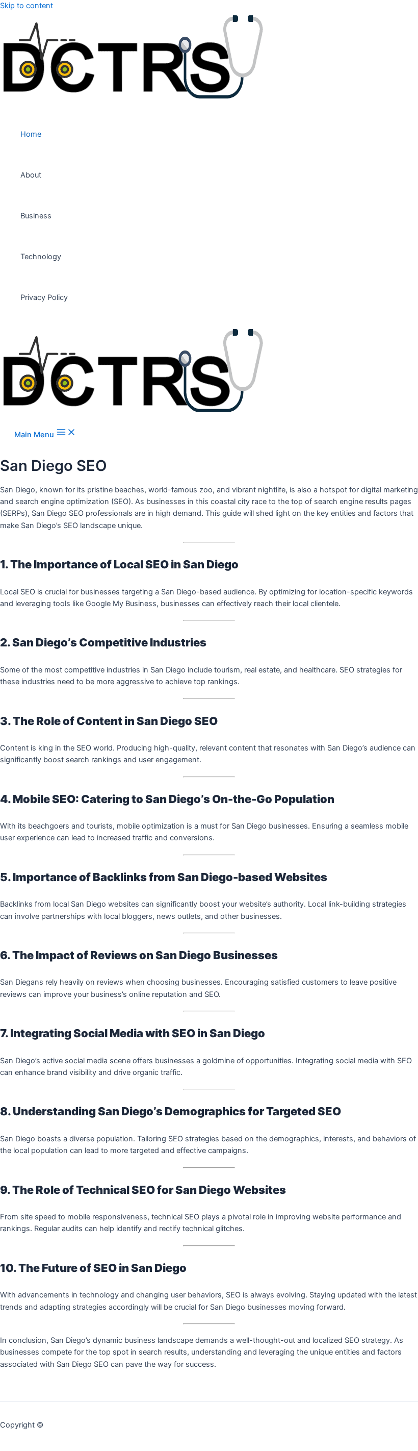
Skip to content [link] (26, 5)
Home (30, 134)
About (30, 175)
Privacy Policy (44, 297)
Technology (40, 256)
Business (35, 215)
